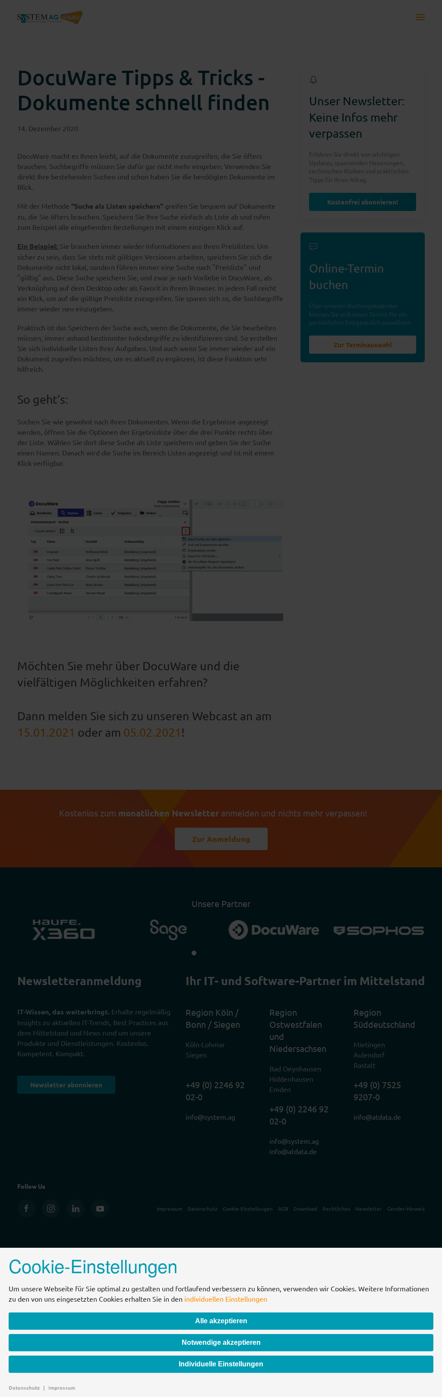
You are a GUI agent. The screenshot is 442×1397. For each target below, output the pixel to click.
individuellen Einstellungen (225, 1298)
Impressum (61, 1387)
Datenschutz (24, 1387)
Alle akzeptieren (221, 1321)
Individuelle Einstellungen (221, 1364)
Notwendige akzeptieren (221, 1342)
